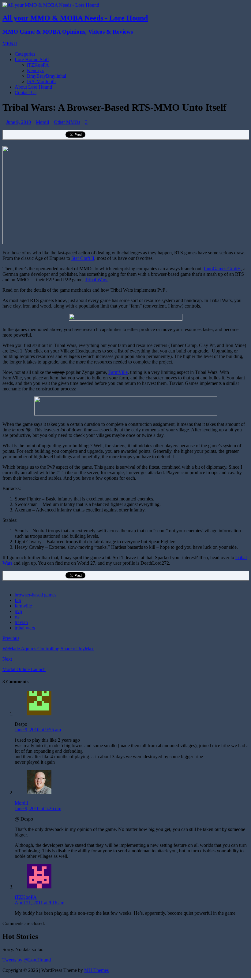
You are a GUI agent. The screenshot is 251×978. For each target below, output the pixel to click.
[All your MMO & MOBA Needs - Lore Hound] (50, 5)
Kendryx (35, 70)
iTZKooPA (38, 65)
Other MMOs (67, 122)
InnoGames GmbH (222, 268)
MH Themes (96, 970)
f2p (18, 600)
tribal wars (25, 627)
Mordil (42, 122)
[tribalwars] (94, 242)
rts (17, 616)
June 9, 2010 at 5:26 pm (38, 808)
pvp (18, 611)
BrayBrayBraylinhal (46, 76)
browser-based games (35, 594)
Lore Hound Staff (32, 59)
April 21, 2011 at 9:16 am (39, 902)
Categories (25, 54)
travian (21, 622)
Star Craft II (82, 258)
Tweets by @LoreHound (26, 959)
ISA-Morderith (41, 81)
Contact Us (25, 92)
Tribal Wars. (96, 279)
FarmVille (118, 372)
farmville (23, 605)
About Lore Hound (33, 87)
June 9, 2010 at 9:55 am (38, 729)
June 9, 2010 (18, 122)
